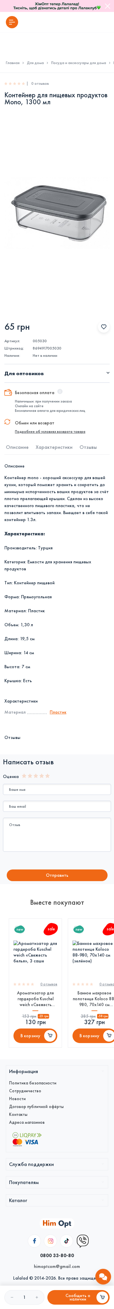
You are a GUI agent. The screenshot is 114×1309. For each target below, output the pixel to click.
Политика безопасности (32, 1083)
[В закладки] (104, 327)
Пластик (58, 712)
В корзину (30, 1035)
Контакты (18, 1114)
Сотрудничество (25, 1090)
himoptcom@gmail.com (57, 1266)
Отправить (57, 875)
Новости (17, 1098)
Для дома (35, 63)
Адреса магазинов (27, 1122)
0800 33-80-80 (57, 1255)
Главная (13, 63)
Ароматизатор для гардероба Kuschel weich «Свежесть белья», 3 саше (35, 999)
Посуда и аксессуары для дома (78, 63)
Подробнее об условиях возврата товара (50, 431)
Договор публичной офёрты (36, 1106)
